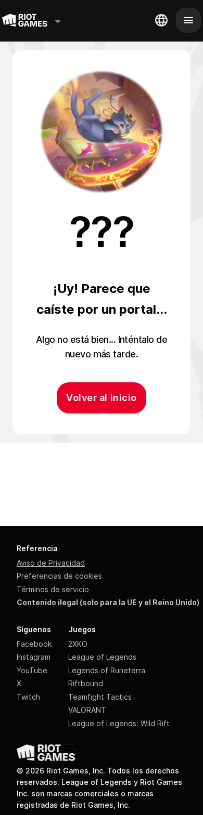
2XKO (77, 643)
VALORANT (87, 709)
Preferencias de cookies (59, 575)
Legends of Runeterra (106, 670)
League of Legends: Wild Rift (119, 723)
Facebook (34, 643)
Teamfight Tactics (100, 696)
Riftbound (85, 683)
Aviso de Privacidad (51, 562)
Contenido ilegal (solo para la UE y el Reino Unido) (108, 602)
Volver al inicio (101, 397)
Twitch (28, 696)
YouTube (32, 670)
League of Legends (102, 656)
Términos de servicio (53, 589)
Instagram (33, 656)
